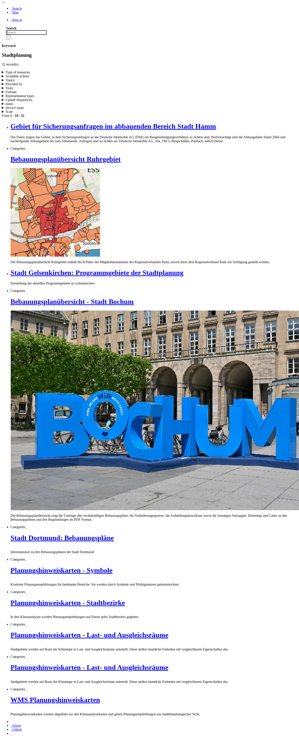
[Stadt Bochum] (26, 291)
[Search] (8, 37)
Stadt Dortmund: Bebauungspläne (62, 538)
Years (9, 88)
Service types (14, 108)
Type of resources (17, 72)
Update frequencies (18, 100)
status (9, 104)
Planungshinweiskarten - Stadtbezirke (68, 603)
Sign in (16, 20)
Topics (10, 80)
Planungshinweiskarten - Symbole (62, 570)
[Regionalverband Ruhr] (26, 148)
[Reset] (11, 37)
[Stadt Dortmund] (26, 527)
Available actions (17, 76)
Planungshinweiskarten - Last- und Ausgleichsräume (89, 635)
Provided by (13, 84)
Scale (9, 112)
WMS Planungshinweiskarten (55, 700)
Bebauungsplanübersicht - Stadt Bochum (72, 302)
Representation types (19, 96)
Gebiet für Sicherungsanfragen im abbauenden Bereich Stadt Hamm (113, 126)
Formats (11, 92)
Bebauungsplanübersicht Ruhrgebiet (66, 159)
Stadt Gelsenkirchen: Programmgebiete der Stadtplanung (97, 273)
